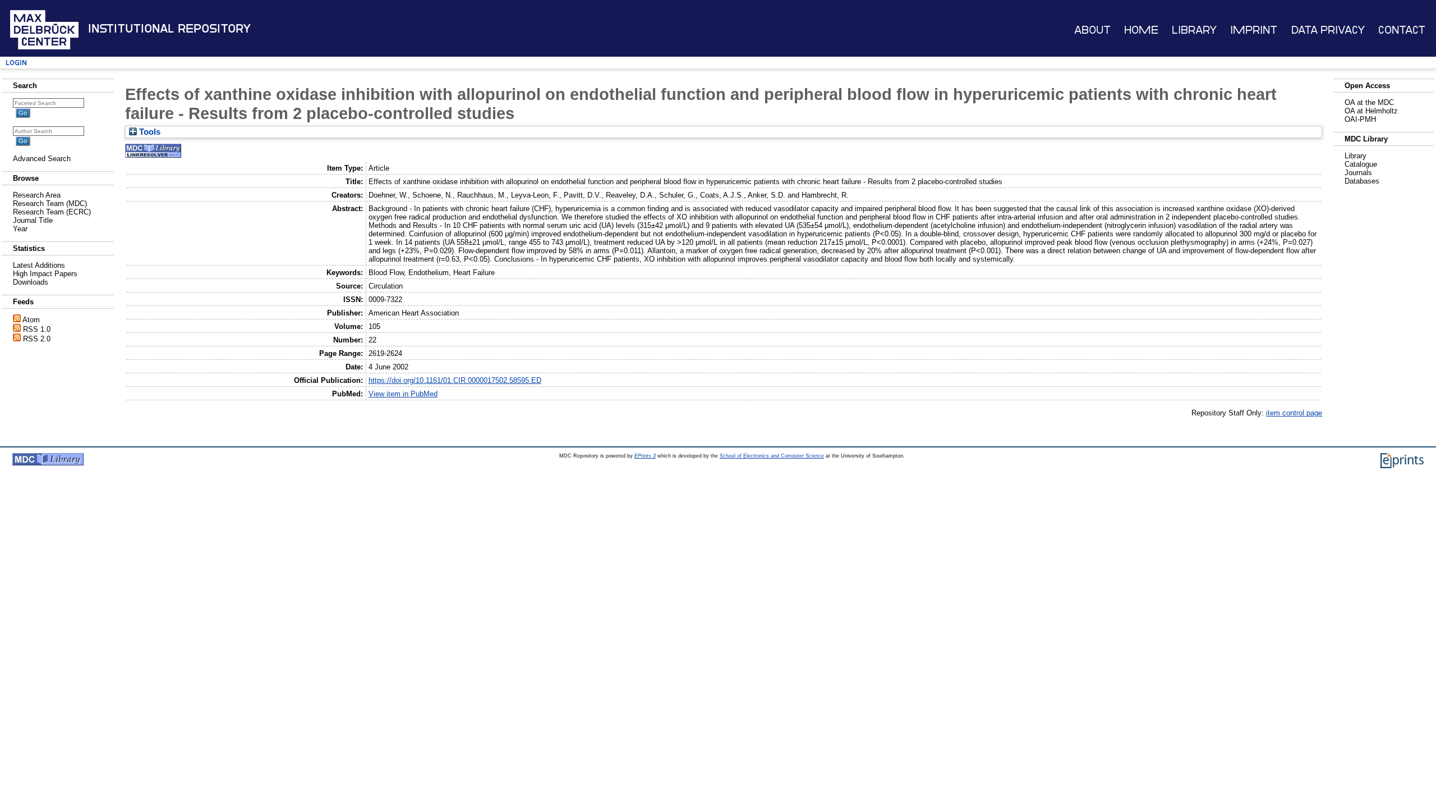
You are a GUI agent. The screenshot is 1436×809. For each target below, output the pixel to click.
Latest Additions (39, 265)
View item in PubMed (403, 394)
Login (16, 62)
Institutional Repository (169, 28)
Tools (148, 131)
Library (1194, 30)
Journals (1358, 172)
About (1092, 30)
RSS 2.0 (36, 339)
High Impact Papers (45, 273)
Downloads (30, 282)
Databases (1362, 181)
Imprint (1253, 30)
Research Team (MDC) (50, 203)
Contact (1401, 30)
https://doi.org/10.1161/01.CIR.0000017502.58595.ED (455, 380)
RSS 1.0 (36, 329)
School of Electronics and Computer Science (772, 456)
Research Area (37, 195)
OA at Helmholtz (1371, 111)
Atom (31, 320)
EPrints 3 (645, 456)
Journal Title (33, 220)
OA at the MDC (1369, 102)
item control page (1294, 413)
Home (1141, 30)
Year (20, 229)
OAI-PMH (1360, 119)
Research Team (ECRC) (52, 212)
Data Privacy (1328, 30)
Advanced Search (42, 158)
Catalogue (1361, 164)
